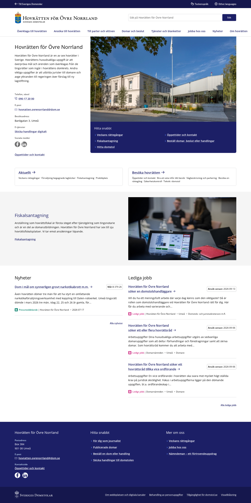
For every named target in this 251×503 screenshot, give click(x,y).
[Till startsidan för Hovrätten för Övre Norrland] (56, 17)
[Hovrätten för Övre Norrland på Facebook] (17, 144)
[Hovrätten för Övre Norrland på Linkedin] (24, 144)
